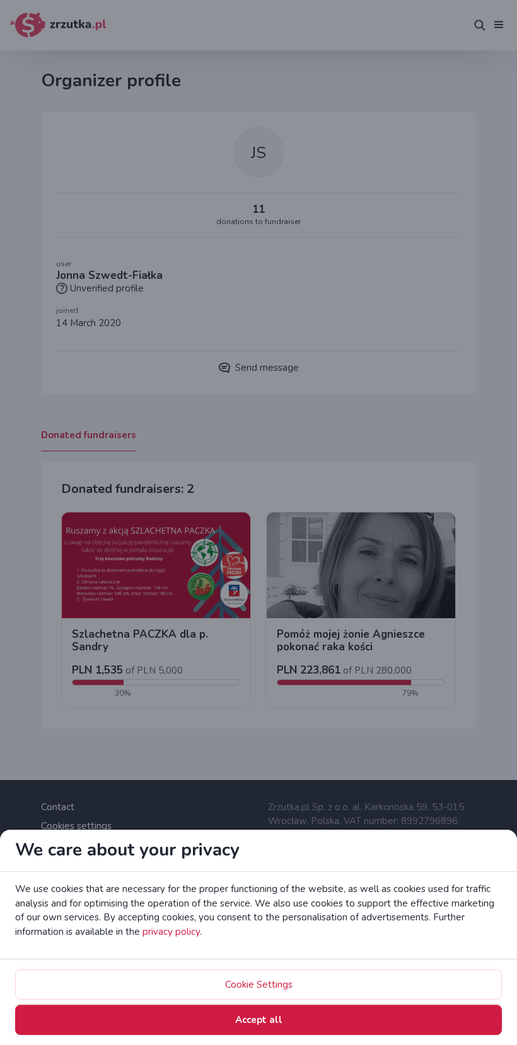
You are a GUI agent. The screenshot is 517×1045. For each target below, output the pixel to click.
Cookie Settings (259, 984)
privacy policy (171, 931)
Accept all (258, 1020)
